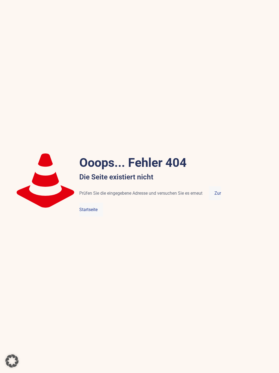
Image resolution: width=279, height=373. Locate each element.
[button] (12, 361)
